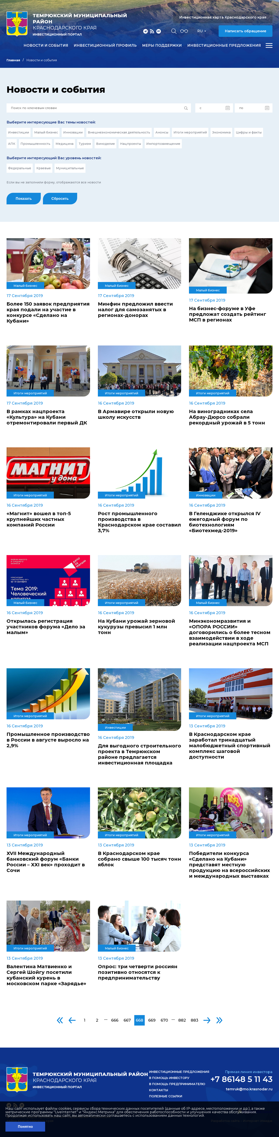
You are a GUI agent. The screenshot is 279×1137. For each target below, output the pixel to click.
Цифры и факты (249, 132)
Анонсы (161, 132)
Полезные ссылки (165, 1096)
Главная (13, 60)
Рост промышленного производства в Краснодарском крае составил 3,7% (139, 522)
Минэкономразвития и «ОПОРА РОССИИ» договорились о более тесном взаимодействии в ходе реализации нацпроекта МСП (229, 632)
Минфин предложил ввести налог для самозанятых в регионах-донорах (135, 309)
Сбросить (60, 198)
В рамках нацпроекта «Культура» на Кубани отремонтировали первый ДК (47, 417)
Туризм (85, 144)
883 (194, 1020)
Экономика (221, 132)
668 (139, 1020)
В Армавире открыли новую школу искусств (136, 414)
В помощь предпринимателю (177, 1084)
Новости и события (46, 45)
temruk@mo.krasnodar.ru (249, 1089)
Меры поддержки (162, 45)
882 (182, 1020)
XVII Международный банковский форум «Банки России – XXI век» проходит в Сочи (46, 862)
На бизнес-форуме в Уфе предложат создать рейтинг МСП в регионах (227, 314)
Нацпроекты (130, 144)
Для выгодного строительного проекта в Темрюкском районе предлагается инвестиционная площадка (139, 754)
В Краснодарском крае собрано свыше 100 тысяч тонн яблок (139, 859)
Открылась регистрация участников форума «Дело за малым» (46, 626)
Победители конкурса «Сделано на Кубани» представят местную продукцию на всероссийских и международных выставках (229, 865)
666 (114, 1020)
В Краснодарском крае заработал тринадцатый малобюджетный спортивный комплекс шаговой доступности (229, 746)
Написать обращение (245, 31)
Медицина (64, 144)
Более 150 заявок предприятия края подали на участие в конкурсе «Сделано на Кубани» (48, 312)
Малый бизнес (46, 132)
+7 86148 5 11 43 (241, 1079)
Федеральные (19, 168)
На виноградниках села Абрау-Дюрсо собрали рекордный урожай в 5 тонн (227, 417)
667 (127, 1020)
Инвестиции (18, 132)
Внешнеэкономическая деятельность (119, 132)
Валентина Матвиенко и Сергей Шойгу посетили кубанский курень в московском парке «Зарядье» (46, 975)
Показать (24, 198)
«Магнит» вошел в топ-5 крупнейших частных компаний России (39, 519)
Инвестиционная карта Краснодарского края (222, 17)
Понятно (25, 1126)
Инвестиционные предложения (224, 45)
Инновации (73, 132)
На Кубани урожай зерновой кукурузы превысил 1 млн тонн (136, 626)
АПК (11, 144)
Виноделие (105, 144)
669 (152, 1020)
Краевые (43, 168)
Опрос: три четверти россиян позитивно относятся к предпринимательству (137, 972)
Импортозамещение (163, 144)
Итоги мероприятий (190, 132)
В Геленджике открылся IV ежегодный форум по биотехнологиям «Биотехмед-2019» (224, 522)
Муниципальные (70, 168)
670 (164, 1020)
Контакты (158, 1090)
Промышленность (35, 144)
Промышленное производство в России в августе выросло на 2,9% (48, 740)
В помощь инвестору (169, 1078)
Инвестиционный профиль (105, 45)
